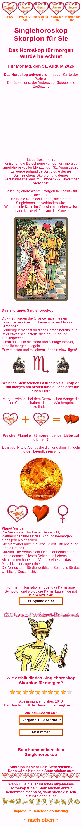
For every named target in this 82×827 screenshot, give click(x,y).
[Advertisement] (41, 123)
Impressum (22, 811)
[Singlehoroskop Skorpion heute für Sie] (25, 9)
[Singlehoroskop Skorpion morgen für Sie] (41, 9)
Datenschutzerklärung (51, 811)
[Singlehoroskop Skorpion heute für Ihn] (57, 9)
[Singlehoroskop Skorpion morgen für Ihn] (72, 9)
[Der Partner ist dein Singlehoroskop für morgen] (41, 299)
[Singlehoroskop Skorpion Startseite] (9, 14)
